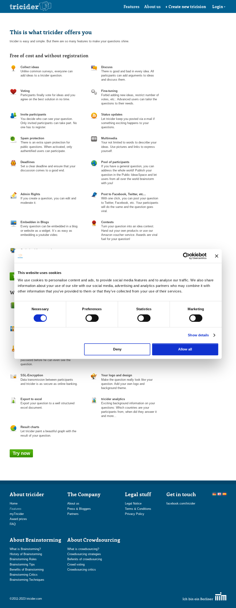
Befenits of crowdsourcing (84, 559)
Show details (198, 335)
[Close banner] (216, 256)
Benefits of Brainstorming (27, 569)
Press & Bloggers (79, 509)
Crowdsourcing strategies (84, 554)
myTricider (17, 514)
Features (131, 6)
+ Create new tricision (185, 6)
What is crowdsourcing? (83, 549)
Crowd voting (76, 564)
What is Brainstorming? (25, 549)
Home (14, 503)
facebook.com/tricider (180, 503)
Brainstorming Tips (22, 564)
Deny (117, 349)
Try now (21, 453)
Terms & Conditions (138, 509)
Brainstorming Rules (23, 559)
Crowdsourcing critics (81, 569)
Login (217, 6)
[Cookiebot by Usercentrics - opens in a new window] (186, 255)
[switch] (92, 318)
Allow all (185, 349)
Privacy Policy (134, 514)
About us (152, 6)
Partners (73, 514)
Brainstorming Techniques (27, 579)
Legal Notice (133, 503)
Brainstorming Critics (24, 574)
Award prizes (18, 519)
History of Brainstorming (26, 554)
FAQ (13, 524)
